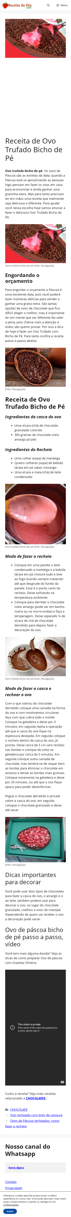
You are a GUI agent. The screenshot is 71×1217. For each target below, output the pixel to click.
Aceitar (10, 1211)
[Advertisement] (35, 99)
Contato (11, 1182)
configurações (10, 1205)
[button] (48, 5)
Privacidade (13, 1188)
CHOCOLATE (19, 1110)
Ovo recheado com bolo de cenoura (36, 1115)
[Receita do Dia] (17, 5)
